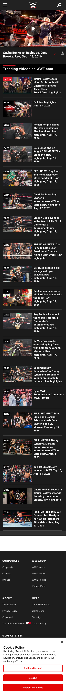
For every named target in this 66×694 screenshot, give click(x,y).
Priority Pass (38, 586)
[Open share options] (62, 53)
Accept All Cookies (33, 687)
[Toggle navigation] (4, 5)
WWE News (38, 567)
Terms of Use (9, 604)
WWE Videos (39, 573)
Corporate (7, 567)
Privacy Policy (9, 610)
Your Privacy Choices (9, 623)
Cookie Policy (39, 623)
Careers (6, 573)
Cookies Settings (33, 668)
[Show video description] (55, 53)
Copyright (7, 617)
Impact (6, 579)
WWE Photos (39, 579)
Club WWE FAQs (39, 604)
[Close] (62, 642)
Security (36, 617)
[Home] (33, 5)
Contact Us (38, 610)
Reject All (33, 677)
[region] (33, 665)
